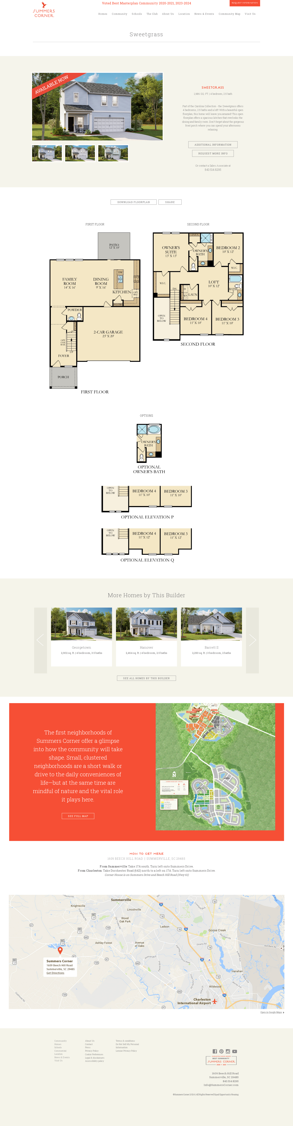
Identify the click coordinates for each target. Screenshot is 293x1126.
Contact (89, 1044)
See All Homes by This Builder (146, 678)
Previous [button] (40, 640)
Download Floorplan (133, 202)
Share (170, 202)
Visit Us (250, 14)
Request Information (245, 3)
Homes (102, 14)
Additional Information (213, 144)
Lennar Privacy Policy (126, 1050)
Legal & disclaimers (94, 1057)
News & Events (204, 14)
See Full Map (78, 816)
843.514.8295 (213, 170)
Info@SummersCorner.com (221, 1085)
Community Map (229, 14)
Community (119, 14)
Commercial (60, 1050)
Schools (137, 14)
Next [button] (252, 640)
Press (87, 1047)
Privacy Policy (91, 1050)
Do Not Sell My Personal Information (127, 1046)
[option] (97, 108)
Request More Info (213, 153)
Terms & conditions (125, 1040)
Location (184, 14)
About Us (168, 14)
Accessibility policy (94, 1060)
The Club (152, 14)
